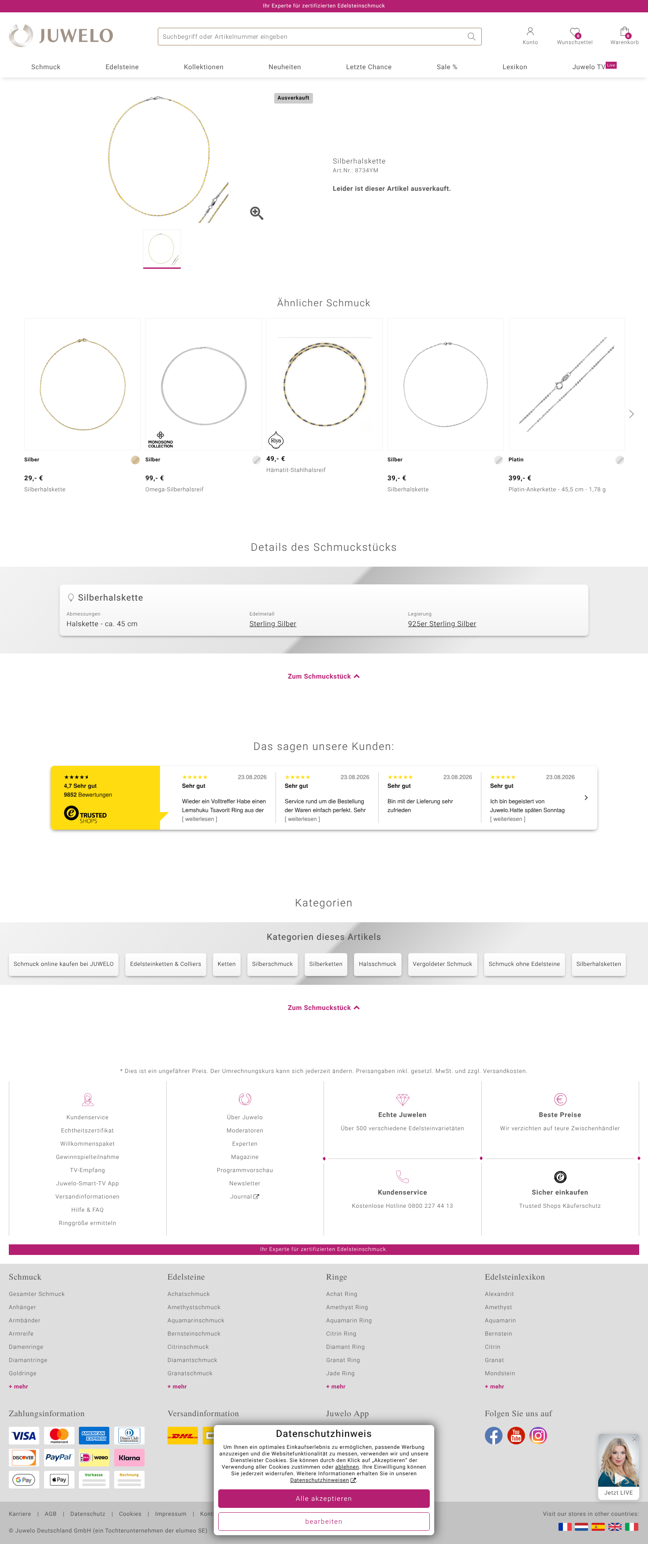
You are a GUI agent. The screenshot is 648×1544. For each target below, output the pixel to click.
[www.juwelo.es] (598, 1527)
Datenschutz (88, 1514)
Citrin (493, 1347)
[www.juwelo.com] (615, 1527)
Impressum (170, 1514)
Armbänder (25, 1321)
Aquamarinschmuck (196, 1321)
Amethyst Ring (347, 1307)
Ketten (227, 964)
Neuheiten (284, 67)
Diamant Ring (345, 1347)
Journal (242, 1197)
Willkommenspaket (87, 1144)
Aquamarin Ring (349, 1321)
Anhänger (22, 1307)
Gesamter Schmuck (37, 1294)
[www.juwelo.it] (631, 1527)
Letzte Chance (369, 67)
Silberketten (326, 964)
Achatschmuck (189, 1294)
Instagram (538, 1435)
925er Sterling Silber (442, 624)
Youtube (516, 1435)
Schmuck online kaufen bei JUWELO (64, 964)
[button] (530, 37)
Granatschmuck (190, 1374)
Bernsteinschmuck (194, 1334)
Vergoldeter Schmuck (443, 964)
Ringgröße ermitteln (87, 1223)
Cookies (130, 1514)
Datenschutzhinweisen (319, 1481)
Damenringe (26, 1347)
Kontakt (211, 1514)
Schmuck (45, 67)
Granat (494, 1360)
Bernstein (498, 1334)
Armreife (21, 1334)
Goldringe (23, 1374)
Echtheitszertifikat (87, 1131)
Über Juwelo (245, 1117)
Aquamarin (500, 1321)
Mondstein (500, 1374)
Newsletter (245, 1184)
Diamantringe (28, 1360)
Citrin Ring (341, 1334)
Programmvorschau (245, 1170)
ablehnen (347, 1467)
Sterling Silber (273, 624)
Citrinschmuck (188, 1347)
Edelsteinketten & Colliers (165, 964)
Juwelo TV (593, 67)
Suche (473, 36)
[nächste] (630, 413)
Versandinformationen (88, 1197)
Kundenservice (88, 1117)
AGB (50, 1514)
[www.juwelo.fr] (565, 1527)
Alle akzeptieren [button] (324, 1499)
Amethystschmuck (194, 1307)
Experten (245, 1144)
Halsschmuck (377, 964)
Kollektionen (203, 67)
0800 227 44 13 (430, 1206)
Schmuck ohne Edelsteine (524, 964)
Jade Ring (340, 1374)
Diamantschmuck (192, 1360)
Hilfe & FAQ (87, 1210)
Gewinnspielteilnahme (87, 1157)
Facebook (494, 1435)
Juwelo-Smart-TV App (87, 1184)
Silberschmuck (272, 964)
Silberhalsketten (599, 964)
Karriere (20, 1514)
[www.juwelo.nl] (581, 1527)
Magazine (245, 1157)
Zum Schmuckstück (319, 677)
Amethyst (498, 1307)
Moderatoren (245, 1131)
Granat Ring (343, 1360)
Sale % (447, 67)
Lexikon (515, 67)
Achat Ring (342, 1294)
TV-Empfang (87, 1170)
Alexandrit (499, 1294)
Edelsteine (122, 67)
